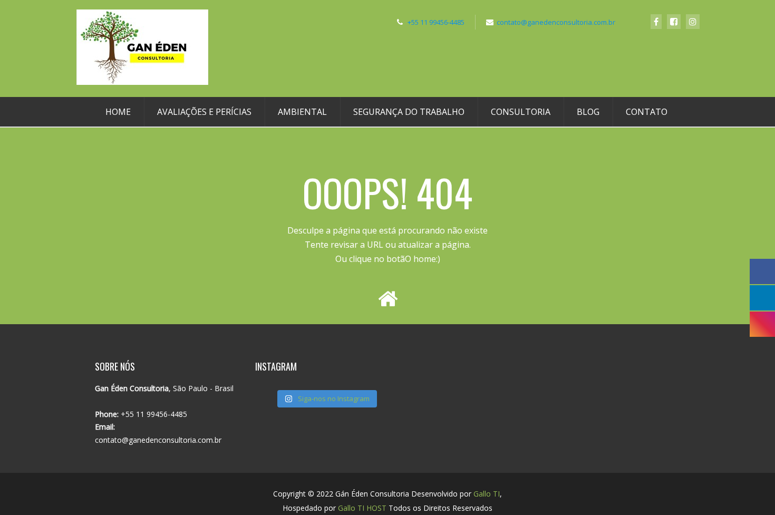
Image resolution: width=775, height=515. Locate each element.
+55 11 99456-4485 (436, 22)
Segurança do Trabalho (408, 112)
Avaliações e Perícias (204, 112)
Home (118, 112)
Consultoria (520, 112)
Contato (646, 112)
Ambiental (302, 112)
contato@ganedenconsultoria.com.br (556, 22)
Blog (588, 112)
